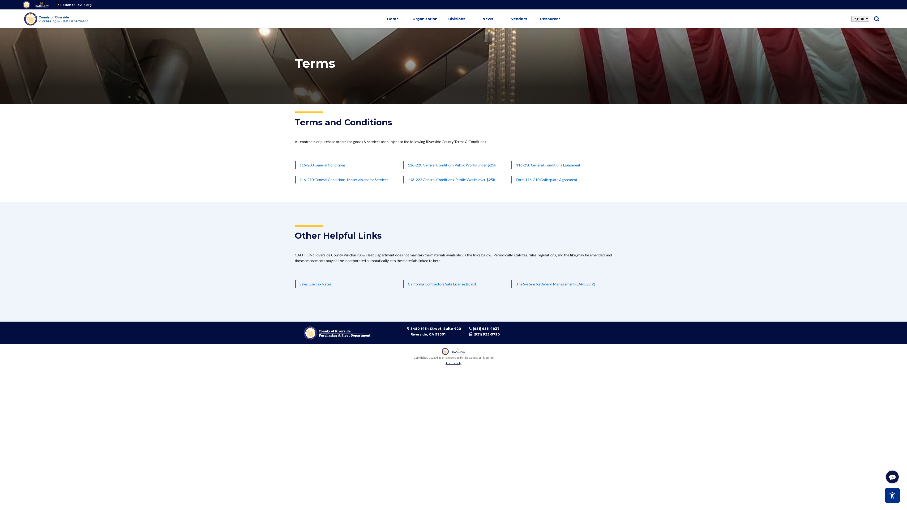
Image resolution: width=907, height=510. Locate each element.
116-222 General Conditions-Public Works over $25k (451, 179)
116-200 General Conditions (322, 165)
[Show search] (876, 19)
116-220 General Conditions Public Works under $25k (452, 165)
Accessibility (454, 363)
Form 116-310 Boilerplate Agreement (546, 179)
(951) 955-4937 (486, 329)
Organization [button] (424, 19)
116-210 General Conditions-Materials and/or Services (343, 179)
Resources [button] (550, 19)
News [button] (488, 19)
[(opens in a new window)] (36, 4)
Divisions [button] (456, 19)
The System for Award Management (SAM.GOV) (555, 284)
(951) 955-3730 (487, 334)
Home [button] (393, 19)
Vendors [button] (519, 19)
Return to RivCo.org (76, 5)
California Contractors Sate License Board (442, 284)
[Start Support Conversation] (892, 477)
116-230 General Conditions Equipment (548, 165)
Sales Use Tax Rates (315, 284)
